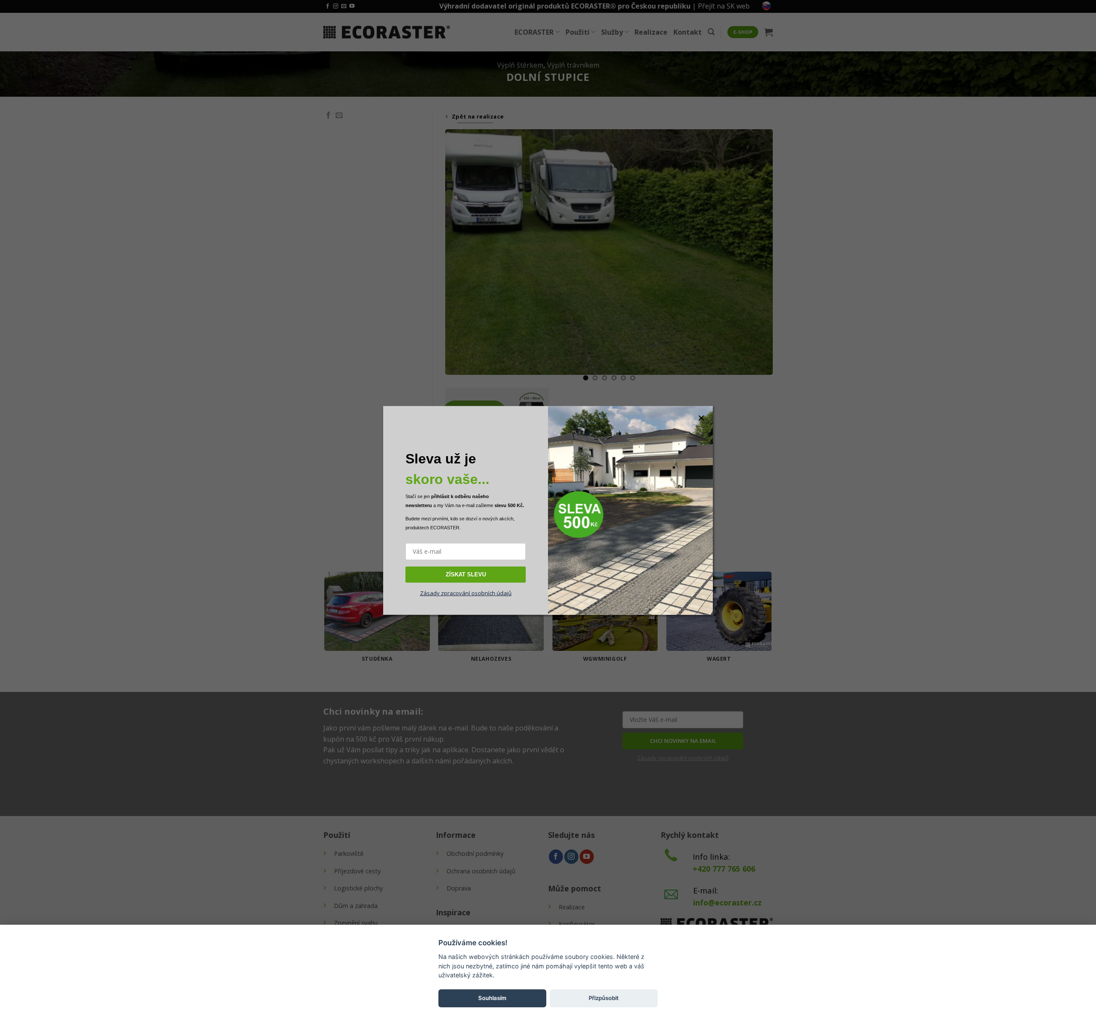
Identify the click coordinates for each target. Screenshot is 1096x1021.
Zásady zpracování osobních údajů (466, 593)
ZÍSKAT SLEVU (466, 574)
